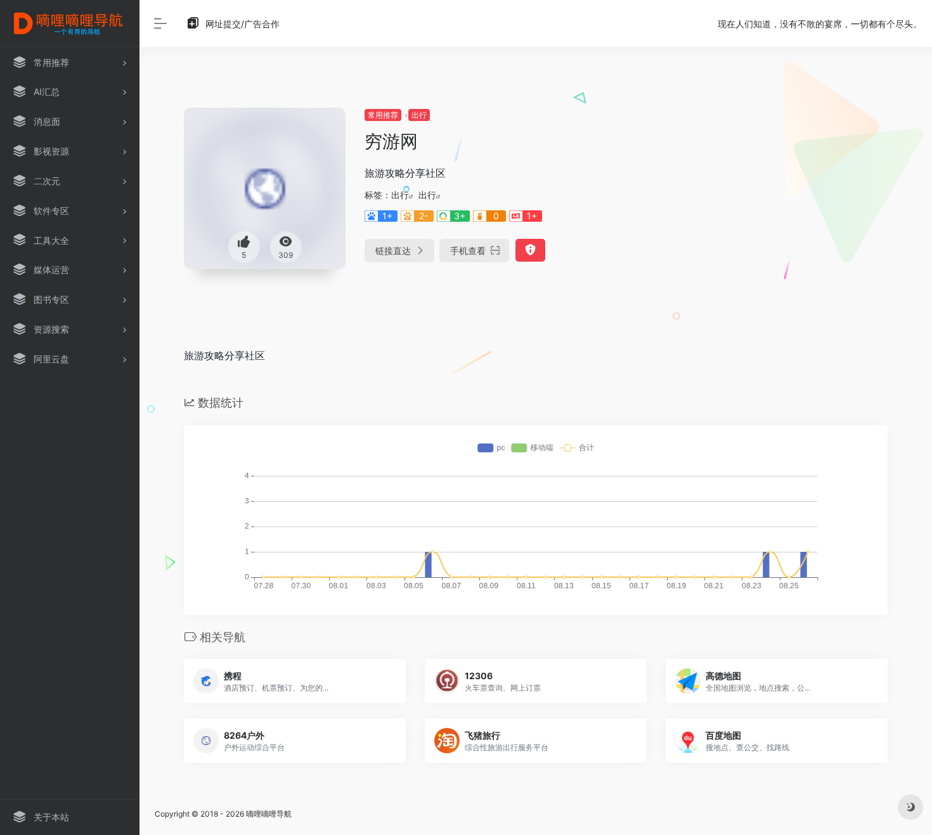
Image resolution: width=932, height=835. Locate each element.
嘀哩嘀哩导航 (269, 814)
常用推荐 (383, 115)
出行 (419, 115)
